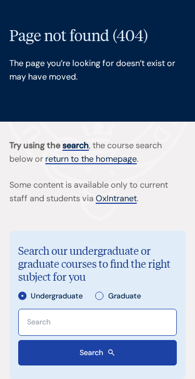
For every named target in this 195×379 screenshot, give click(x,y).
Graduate (124, 296)
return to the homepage (91, 158)
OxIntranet (116, 198)
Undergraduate (57, 296)
